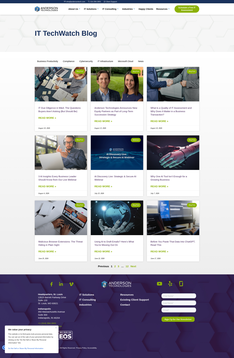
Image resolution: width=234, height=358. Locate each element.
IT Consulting (109, 9)
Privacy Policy (81, 348)
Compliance (68, 61)
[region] (31, 339)
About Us (73, 9)
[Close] (55, 327)
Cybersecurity (86, 61)
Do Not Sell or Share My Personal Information (25, 348)
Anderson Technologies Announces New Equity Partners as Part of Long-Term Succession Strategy (115, 111)
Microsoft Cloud (125, 61)
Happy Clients (146, 9)
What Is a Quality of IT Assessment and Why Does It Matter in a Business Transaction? (171, 111)
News (141, 61)
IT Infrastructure (105, 61)
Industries (127, 9)
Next (133, 266)
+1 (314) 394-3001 (47, 323)
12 (127, 266)
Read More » (47, 117)
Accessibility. (92, 348)
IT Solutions (90, 9)
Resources (161, 9)
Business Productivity (47, 61)
